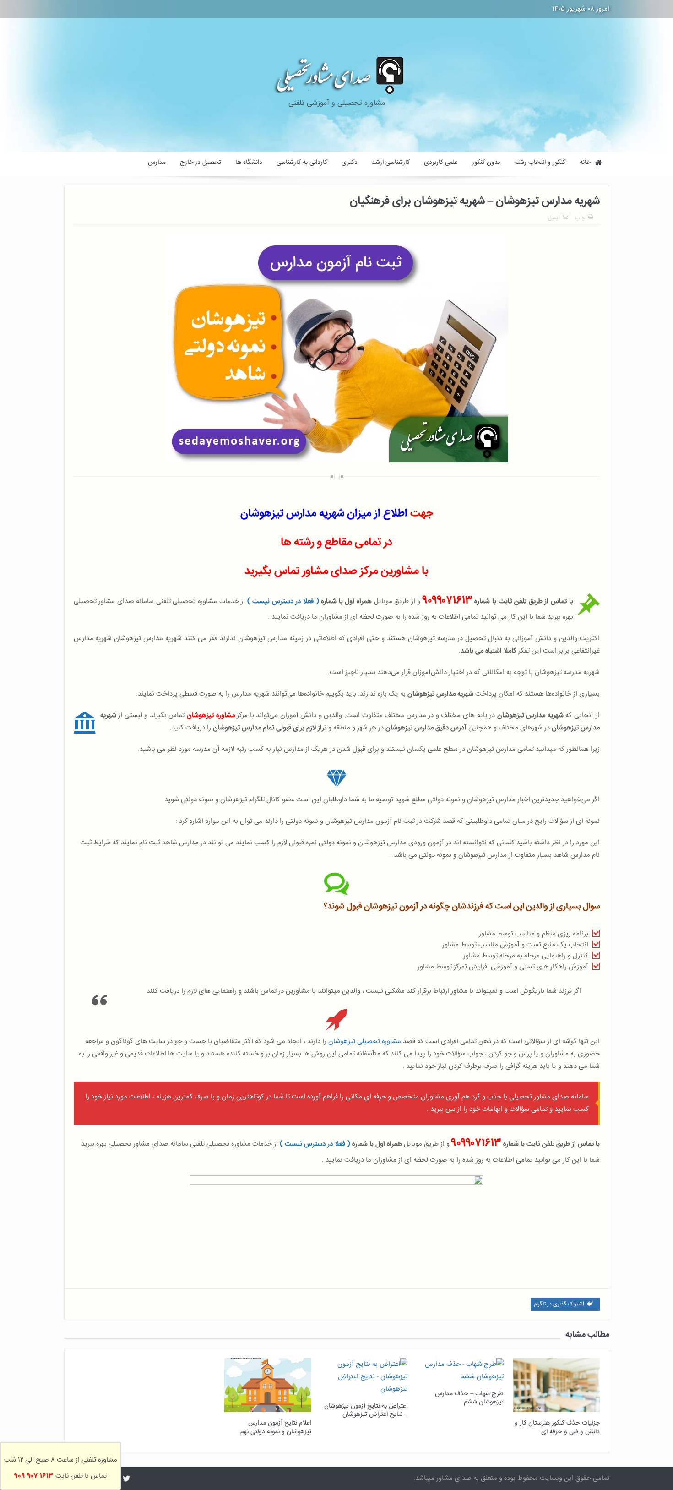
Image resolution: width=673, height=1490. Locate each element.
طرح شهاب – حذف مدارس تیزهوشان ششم (469, 1398)
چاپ (580, 218)
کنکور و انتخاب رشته (539, 163)
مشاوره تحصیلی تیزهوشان (364, 1041)
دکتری (350, 163)
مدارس (157, 163)
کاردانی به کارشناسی (302, 163)
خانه (585, 163)
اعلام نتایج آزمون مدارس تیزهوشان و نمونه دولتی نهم (275, 1427)
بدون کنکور (486, 163)
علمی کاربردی (441, 163)
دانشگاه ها (248, 163)
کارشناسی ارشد (391, 163)
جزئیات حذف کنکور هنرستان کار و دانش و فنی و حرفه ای (557, 1427)
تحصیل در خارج (200, 163)
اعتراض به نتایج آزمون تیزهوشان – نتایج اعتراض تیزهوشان (365, 1410)
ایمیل (554, 218)
